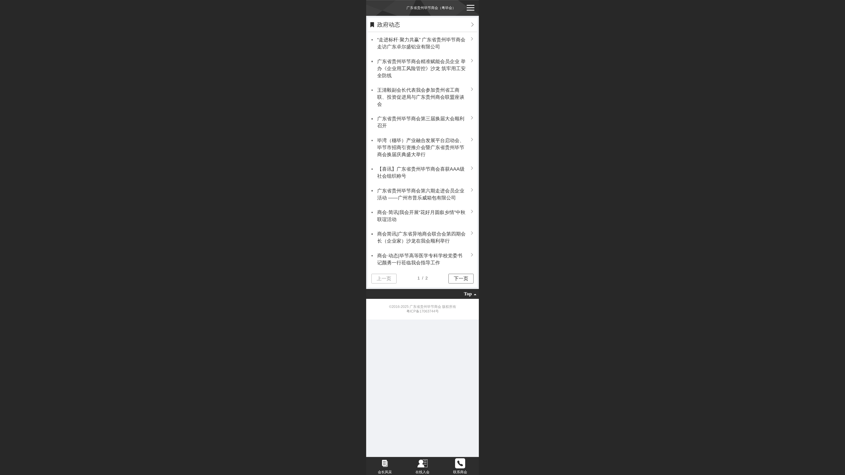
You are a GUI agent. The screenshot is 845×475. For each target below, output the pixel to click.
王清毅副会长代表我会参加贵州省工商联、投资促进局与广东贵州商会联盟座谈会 (420, 97)
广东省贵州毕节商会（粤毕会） (431, 8)
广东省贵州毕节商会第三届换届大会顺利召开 (420, 122)
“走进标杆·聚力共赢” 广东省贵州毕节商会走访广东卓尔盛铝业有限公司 (421, 43)
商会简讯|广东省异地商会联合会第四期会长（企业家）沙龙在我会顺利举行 (421, 237)
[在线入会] (422, 463)
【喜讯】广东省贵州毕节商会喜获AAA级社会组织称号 (421, 172)
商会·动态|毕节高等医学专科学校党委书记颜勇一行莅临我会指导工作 (419, 259)
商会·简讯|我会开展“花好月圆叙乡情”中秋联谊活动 (421, 216)
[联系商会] (460, 463)
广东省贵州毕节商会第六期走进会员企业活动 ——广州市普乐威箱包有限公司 (420, 194)
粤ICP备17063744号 (422, 311)
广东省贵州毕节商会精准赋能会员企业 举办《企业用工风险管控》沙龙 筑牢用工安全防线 (421, 68)
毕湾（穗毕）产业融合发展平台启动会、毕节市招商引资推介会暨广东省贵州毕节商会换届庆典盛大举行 (420, 147)
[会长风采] (385, 463)
